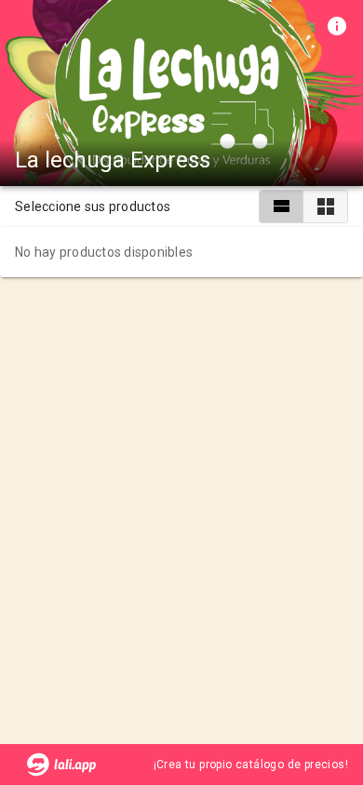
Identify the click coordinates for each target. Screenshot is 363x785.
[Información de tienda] (337, 26)
